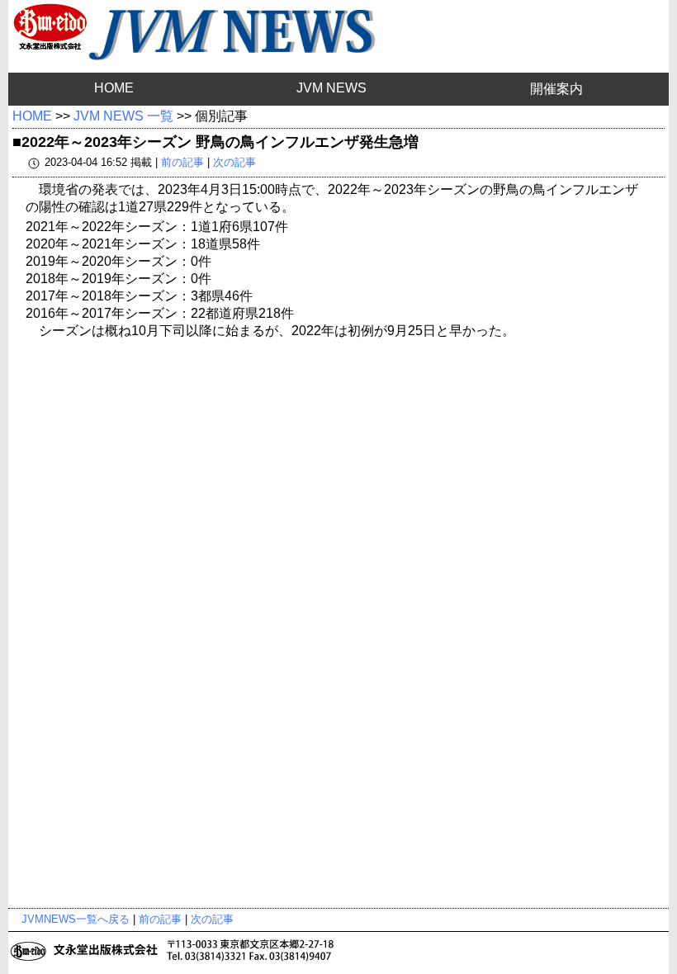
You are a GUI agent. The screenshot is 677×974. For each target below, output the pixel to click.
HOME (114, 88)
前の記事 (182, 162)
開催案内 (556, 89)
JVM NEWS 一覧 (123, 116)
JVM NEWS (331, 88)
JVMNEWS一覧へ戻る (75, 919)
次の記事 (234, 162)
